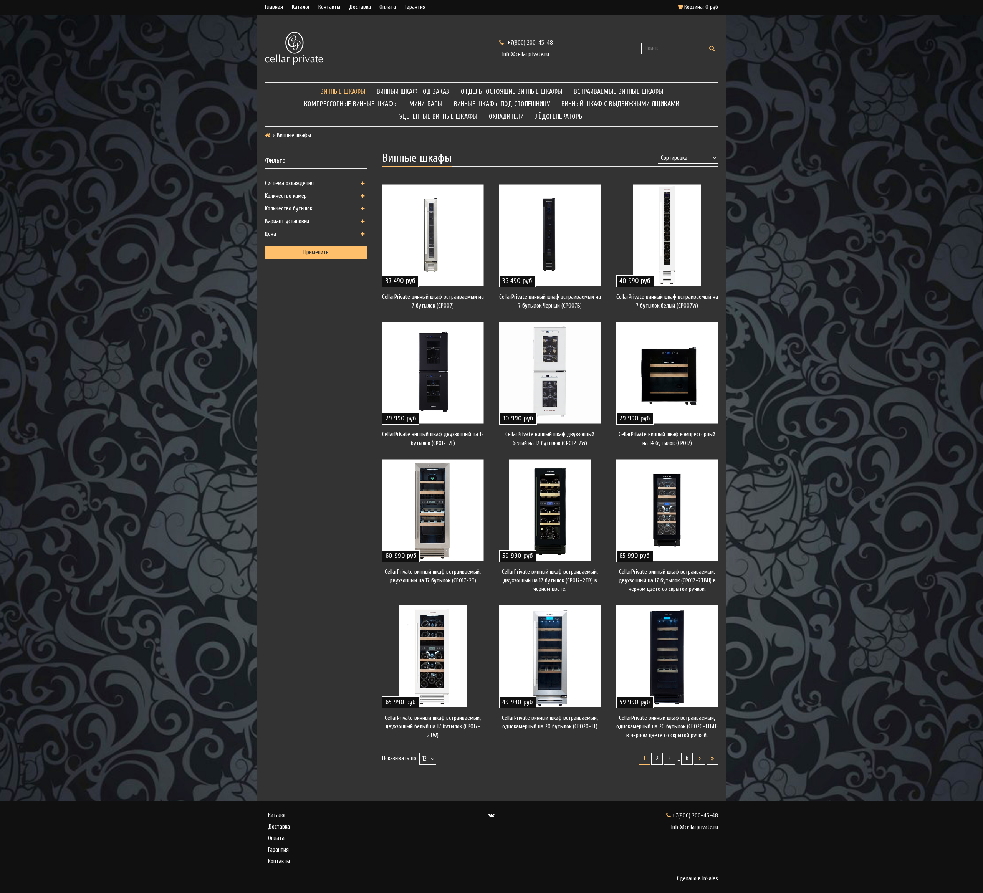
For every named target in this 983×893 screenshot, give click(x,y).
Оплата (387, 7)
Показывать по (399, 759)
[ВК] (492, 815)
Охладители (506, 116)
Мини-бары (425, 104)
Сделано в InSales (697, 878)
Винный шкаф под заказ (413, 92)
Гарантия (415, 7)
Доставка (360, 7)
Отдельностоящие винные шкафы (511, 92)
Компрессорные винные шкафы (351, 104)
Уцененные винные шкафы (438, 116)
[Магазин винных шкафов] (374, 48)
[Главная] (267, 135)
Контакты (329, 7)
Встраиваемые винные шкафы (618, 92)
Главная (274, 7)
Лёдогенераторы (559, 116)
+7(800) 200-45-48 (529, 43)
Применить (316, 252)
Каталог (301, 7)
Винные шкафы (342, 92)
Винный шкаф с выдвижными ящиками (620, 104)
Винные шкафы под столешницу (502, 104)
